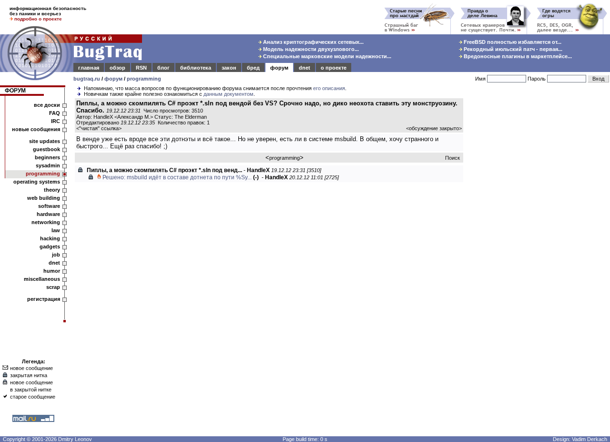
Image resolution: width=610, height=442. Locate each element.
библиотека (195, 68)
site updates (44, 141)
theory (52, 190)
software (49, 206)
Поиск (452, 158)
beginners (47, 157)
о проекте (333, 68)
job (56, 254)
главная (88, 68)
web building (43, 198)
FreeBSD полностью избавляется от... (511, 42)
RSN (141, 68)
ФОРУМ (15, 90)
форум (279, 68)
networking (45, 222)
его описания (329, 88)
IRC (55, 121)
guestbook (46, 149)
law (55, 230)
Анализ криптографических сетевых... (313, 42)
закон (229, 68)
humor (51, 271)
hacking (50, 238)
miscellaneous (42, 279)
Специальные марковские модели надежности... (326, 56)
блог (163, 68)
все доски (47, 105)
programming (144, 79)
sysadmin (48, 165)
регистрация (43, 299)
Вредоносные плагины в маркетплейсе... (517, 56)
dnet (304, 68)
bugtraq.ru (86, 79)
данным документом (228, 94)
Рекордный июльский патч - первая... (512, 49)
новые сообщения (36, 129)
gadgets (50, 246)
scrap (53, 287)
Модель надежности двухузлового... (310, 49)
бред (253, 68)
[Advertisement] (538, 243)
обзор (117, 68)
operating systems (36, 182)
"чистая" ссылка (99, 128)
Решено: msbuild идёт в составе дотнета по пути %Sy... (177, 177)
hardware (48, 214)
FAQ (54, 113)
